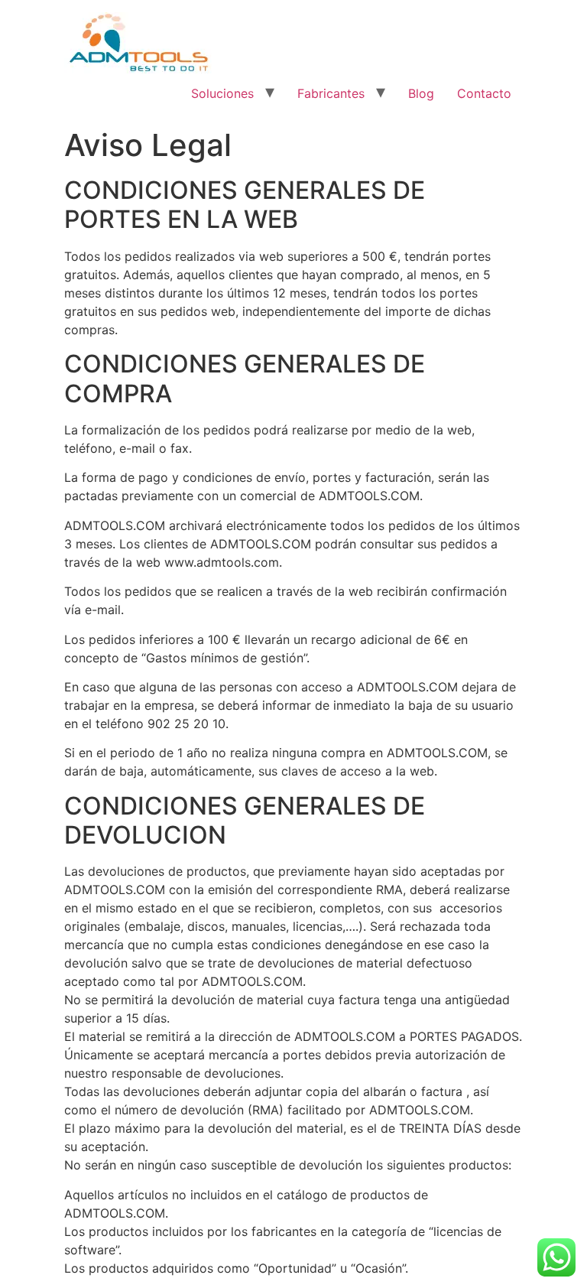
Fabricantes (331, 93)
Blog (421, 93)
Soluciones (222, 93)
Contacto (484, 93)
